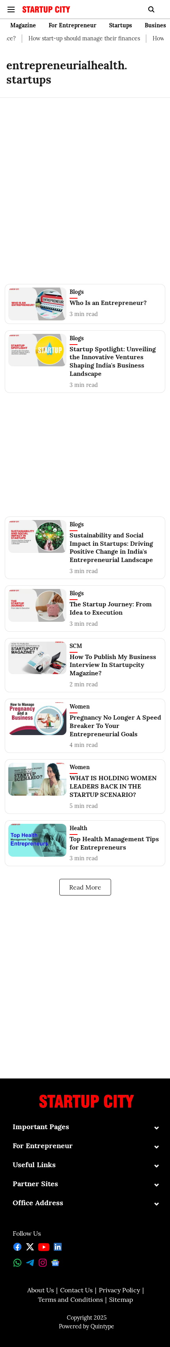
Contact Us (76, 1290)
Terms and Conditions (70, 1299)
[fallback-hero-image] (39, 303)
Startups (120, 25)
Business (157, 25)
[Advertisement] (85, 186)
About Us (40, 1290)
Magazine (23, 25)
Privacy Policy (119, 1290)
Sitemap (121, 1299)
